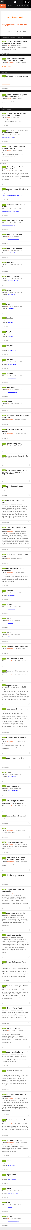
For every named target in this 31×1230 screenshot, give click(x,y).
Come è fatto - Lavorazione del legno (15, 555)
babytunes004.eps (12, 378)
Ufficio (8, 618)
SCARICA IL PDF (6, 84)
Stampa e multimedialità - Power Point (13, 890)
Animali (9, 1216)
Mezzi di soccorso (12, 786)
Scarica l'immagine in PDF (8, 137)
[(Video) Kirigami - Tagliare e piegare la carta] (15, 163)
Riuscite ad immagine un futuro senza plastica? (13, 876)
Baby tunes (10, 318)
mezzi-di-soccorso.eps (13, 790)
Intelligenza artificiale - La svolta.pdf (10, 211)
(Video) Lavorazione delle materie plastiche (13, 147)
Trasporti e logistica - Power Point (14, 963)
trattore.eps (10, 406)
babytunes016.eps (12, 336)
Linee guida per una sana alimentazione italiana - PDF (13, 59)
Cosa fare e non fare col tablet (17, 646)
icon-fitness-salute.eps (13, 253)
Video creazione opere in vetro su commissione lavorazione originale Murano (15, 472)
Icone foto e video (12, 276)
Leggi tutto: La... (29, 930)
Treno (8, 304)
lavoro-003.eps (11, 294)
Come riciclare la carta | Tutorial (12, 487)
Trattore (9, 401)
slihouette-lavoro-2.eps (13, 1193)
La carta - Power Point (14, 1071)
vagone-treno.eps (12, 1179)
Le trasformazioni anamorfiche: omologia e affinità (14, 686)
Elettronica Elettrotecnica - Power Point (14, 528)
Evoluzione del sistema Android (12, 430)
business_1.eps (11, 609)
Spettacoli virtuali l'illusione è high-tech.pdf (12, 195)
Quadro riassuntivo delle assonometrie (13, 759)
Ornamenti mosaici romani (16, 816)
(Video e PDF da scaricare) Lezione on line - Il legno (14, 114)
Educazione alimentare (14, 842)
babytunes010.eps (12, 364)
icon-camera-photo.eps (13, 280)
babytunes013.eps (12, 350)
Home (3, 5)
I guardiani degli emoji (14, 444)
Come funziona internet (14, 659)
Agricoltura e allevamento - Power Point (14, 1095)
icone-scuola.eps (12, 776)
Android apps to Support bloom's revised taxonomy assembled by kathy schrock (13, 802)
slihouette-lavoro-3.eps (13, 1165)
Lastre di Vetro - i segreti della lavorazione (15, 457)
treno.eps (10, 1207)
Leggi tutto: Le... (29, 704)
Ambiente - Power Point (14, 1140)
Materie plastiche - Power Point (13, 501)
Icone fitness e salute (14, 234)
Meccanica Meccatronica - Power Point (13, 569)
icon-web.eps (11, 266)
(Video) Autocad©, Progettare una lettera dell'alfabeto (15, 95)
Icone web (10, 262)
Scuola (8, 772)
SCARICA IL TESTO (6, 66)
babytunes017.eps (12, 322)
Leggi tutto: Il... (29, 1023)
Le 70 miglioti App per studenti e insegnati (15, 416)
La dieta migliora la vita (14, 220)
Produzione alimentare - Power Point (15, 1121)
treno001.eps (11, 308)
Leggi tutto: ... (29, 465)
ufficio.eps (10, 637)
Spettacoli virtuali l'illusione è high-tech (15, 190)
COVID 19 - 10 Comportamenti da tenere (15, 77)
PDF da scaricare (7, 47)
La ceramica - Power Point (15, 913)
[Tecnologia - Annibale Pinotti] (15, 2)
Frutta (8, 828)
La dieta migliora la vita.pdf (8, 225)
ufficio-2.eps (10, 623)
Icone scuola (10, 387)
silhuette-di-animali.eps (13, 1221)
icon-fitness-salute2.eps (13, 239)
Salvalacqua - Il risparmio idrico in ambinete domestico (13, 858)
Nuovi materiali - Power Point (16, 709)
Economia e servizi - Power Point (14, 738)
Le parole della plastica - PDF (17, 1052)
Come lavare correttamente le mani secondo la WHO (15, 132)
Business (9, 591)
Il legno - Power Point (14, 1008)
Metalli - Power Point (13, 935)
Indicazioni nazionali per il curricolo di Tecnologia (15, 32)
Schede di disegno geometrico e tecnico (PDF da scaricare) (15, 42)
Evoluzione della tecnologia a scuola (15, 672)
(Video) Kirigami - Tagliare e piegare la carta (14, 168)
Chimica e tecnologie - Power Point (15, 987)
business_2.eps (11, 595)
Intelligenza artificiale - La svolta (13, 206)
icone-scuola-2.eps (12, 392)
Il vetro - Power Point (13, 1028)
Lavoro (8, 290)
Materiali (11, 5)
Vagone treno (11, 1175)
